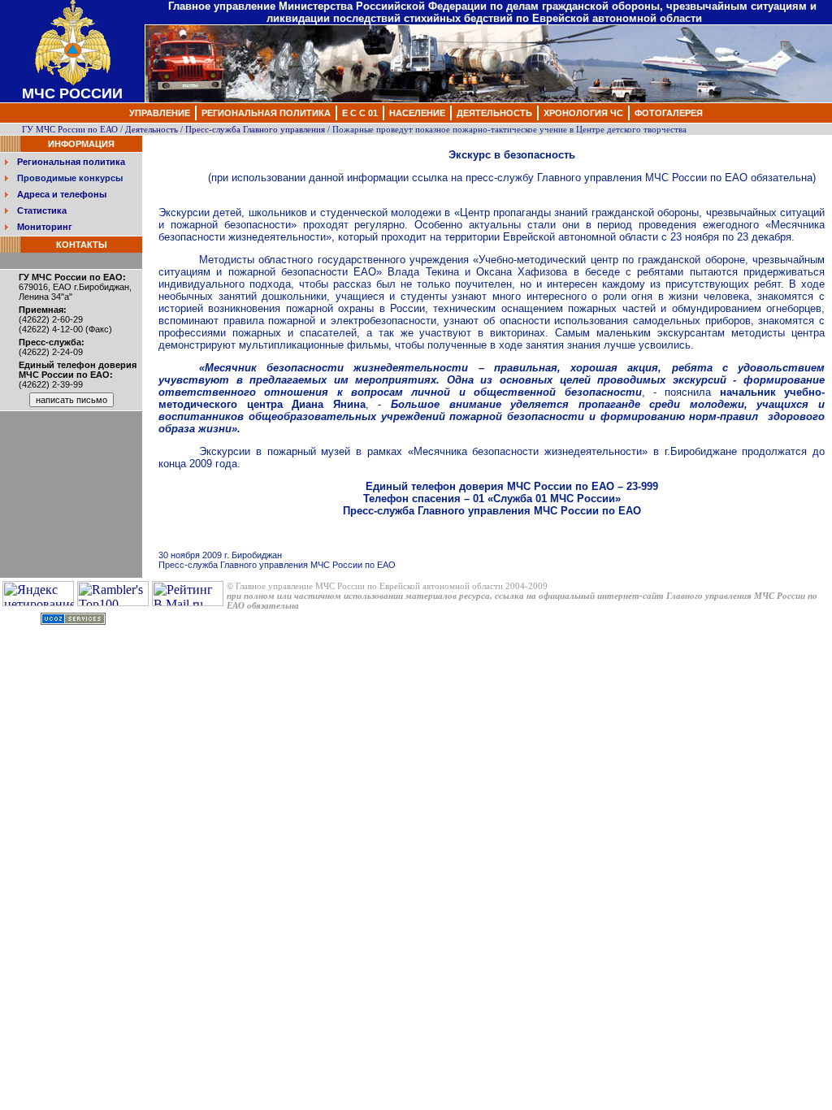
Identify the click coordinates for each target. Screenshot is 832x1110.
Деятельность (151, 129)
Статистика (42, 210)
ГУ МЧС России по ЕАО (70, 129)
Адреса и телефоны (61, 194)
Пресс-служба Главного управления (255, 129)
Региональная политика (71, 162)
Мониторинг (44, 227)
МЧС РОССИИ (72, 93)
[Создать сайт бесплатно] (73, 621)
